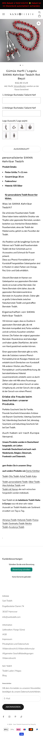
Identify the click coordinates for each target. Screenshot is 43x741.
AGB (4, 634)
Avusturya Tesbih (16, 527)
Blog (4, 675)
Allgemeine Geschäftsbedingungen (17, 653)
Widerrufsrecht (9, 658)
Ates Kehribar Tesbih (11, 485)
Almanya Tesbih (9, 520)
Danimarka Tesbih (16, 523)
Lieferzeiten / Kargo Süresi (13, 629)
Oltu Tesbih (14, 476)
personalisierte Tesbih (18, 481)
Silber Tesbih (34, 481)
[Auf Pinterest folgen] (15, 716)
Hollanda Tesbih (24, 520)
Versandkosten (20, 86)
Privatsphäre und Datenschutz (15, 643)
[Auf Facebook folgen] (3, 716)
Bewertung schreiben (21, 569)
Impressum (7, 639)
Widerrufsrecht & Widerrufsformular (18, 648)
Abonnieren (13, 707)
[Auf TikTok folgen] (21, 716)
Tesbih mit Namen (10, 489)
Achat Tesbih (25, 476)
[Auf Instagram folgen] (9, 716)
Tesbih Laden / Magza (11, 670)
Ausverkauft (21, 149)
